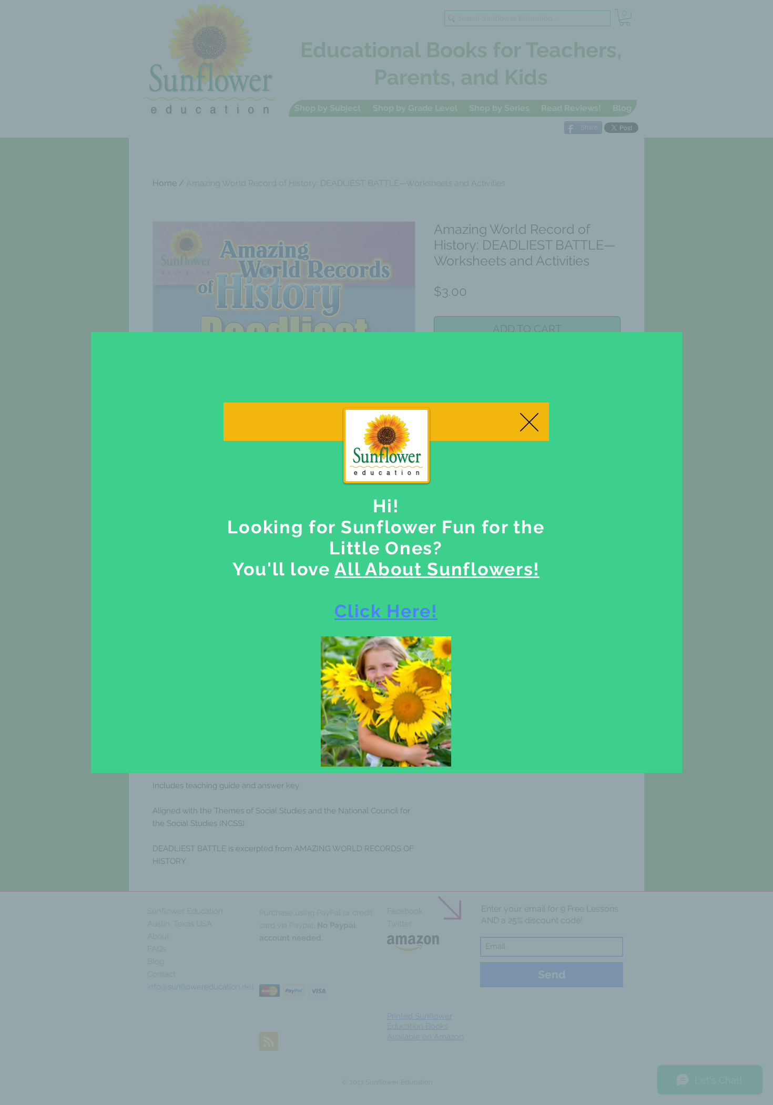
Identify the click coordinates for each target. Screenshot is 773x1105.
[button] (529, 422)
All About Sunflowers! (437, 569)
